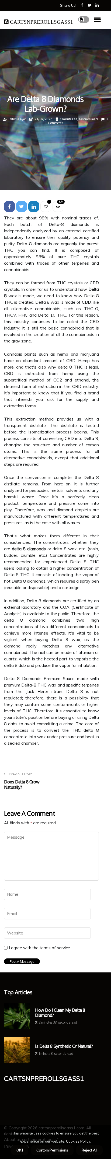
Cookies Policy (77, 1141)
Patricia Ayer (17, 119)
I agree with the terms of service (39, 948)
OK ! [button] (19, 1150)
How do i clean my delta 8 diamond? (60, 1013)
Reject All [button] (89, 1150)
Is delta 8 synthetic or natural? (64, 1046)
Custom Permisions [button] (52, 1150)
